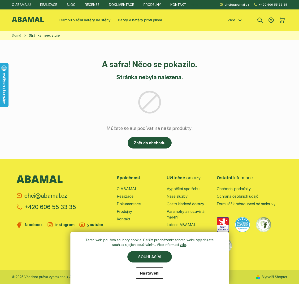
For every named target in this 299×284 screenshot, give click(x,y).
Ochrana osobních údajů (237, 196)
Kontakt (178, 5)
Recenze (92, 5)
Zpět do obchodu (149, 142)
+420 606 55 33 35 (273, 4)
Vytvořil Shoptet (274, 277)
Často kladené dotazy (185, 203)
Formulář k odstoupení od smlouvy (246, 203)
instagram (64, 224)
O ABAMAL (127, 188)
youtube (95, 224)
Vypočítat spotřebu (183, 188)
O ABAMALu (21, 5)
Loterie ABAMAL (181, 224)
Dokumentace (121, 5)
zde (183, 245)
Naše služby (177, 196)
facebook (34, 224)
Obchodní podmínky (234, 188)
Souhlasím (149, 256)
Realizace (48, 5)
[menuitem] (85, 20)
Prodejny (152, 5)
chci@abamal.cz (237, 4)
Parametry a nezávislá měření (185, 214)
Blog (71, 5)
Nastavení (149, 273)
